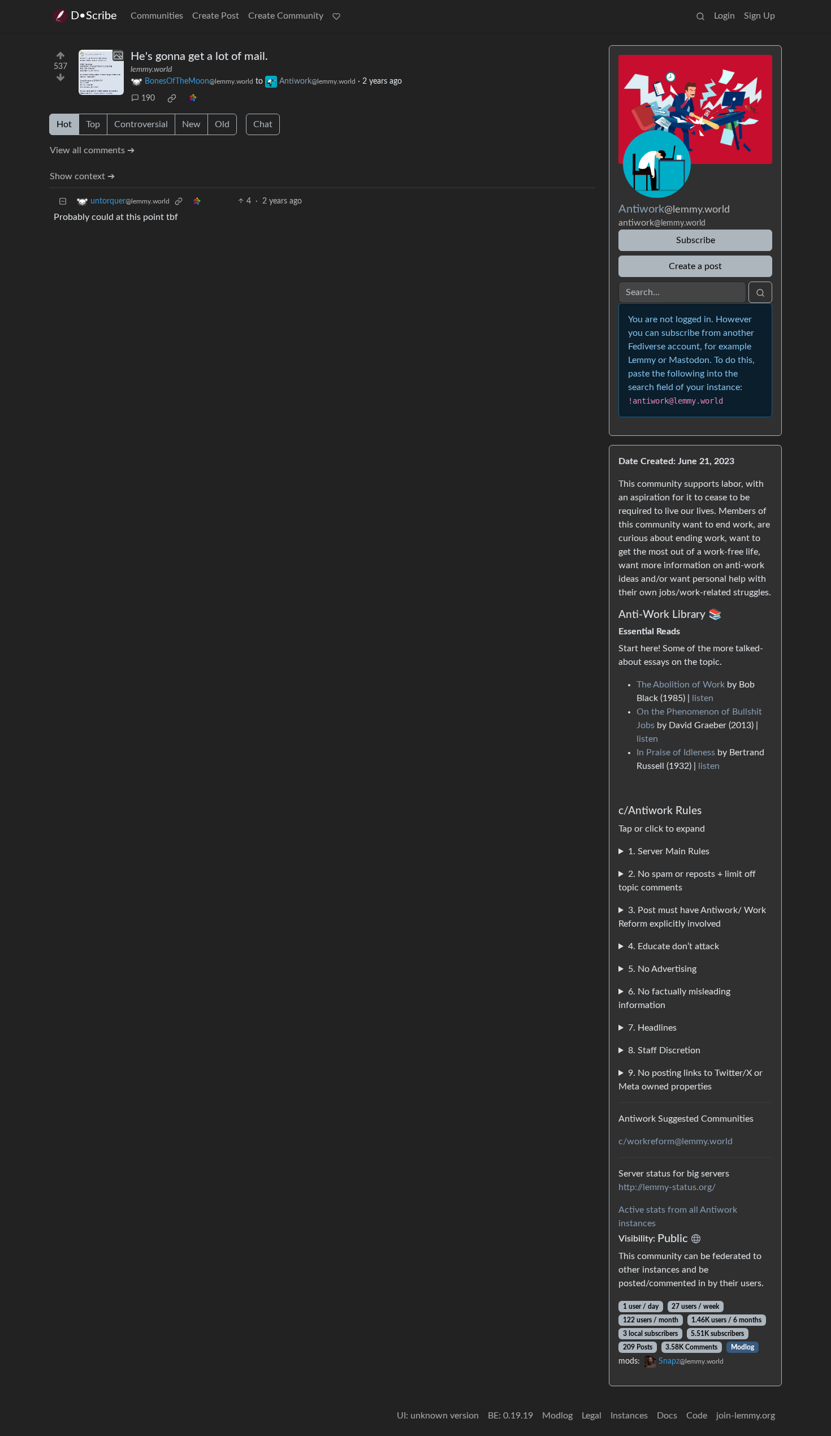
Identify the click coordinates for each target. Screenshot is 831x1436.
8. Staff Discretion (664, 1050)
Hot (64, 124)
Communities (157, 15)
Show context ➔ (82, 176)
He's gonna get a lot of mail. (199, 56)
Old (222, 124)
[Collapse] (63, 201)
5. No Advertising (662, 969)
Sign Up (759, 15)
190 (148, 98)
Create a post (695, 266)
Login (724, 15)
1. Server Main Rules (668, 851)
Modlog (742, 1347)
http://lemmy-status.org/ (667, 1187)
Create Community (285, 15)
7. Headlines (652, 1027)
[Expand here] (101, 72)
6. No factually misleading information (674, 998)
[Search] (700, 16)
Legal (591, 1415)
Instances (629, 1415)
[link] (172, 98)
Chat (262, 124)
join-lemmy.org (745, 1415)
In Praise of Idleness (676, 752)
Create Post (215, 15)
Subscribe (695, 240)
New (191, 124)
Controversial (141, 124)
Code (696, 1415)
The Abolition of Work (681, 684)
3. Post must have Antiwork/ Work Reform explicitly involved (692, 917)
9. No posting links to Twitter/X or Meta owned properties (690, 1080)
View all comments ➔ (92, 150)
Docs (667, 1415)
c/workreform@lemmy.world (675, 1141)
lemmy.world (151, 69)
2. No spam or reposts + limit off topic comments (687, 881)
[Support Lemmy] (336, 16)
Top (93, 124)
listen (702, 698)
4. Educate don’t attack (673, 946)
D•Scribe (94, 15)
